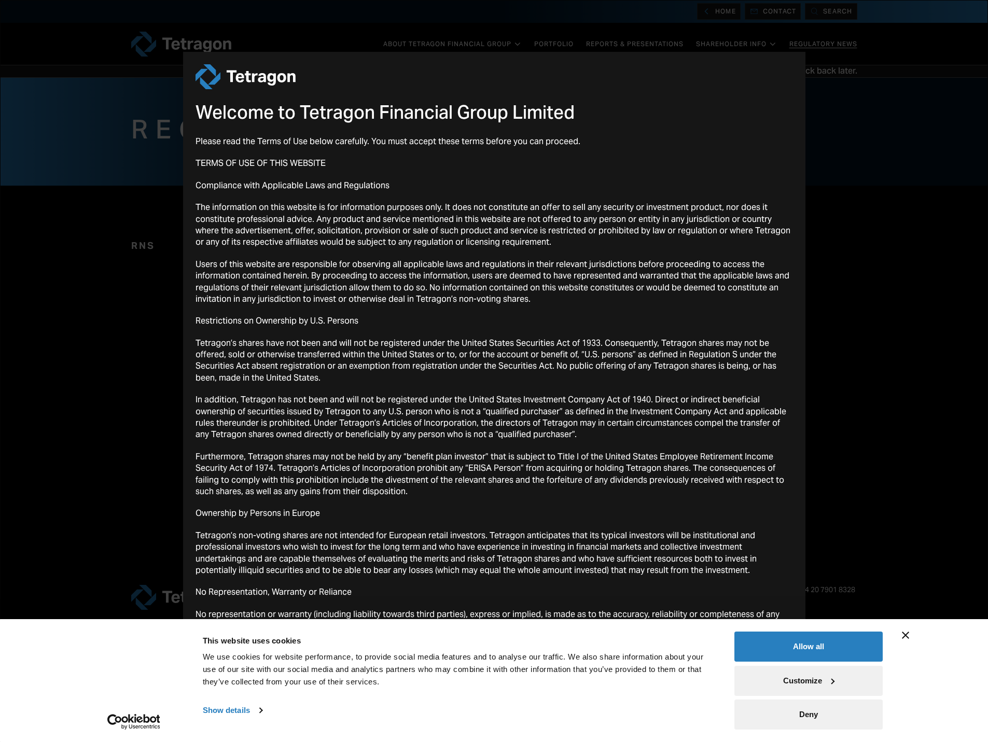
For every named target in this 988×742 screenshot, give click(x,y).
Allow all (808, 646)
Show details (226, 710)
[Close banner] (905, 635)
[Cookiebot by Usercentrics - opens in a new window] (133, 722)
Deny (808, 714)
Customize (802, 680)
